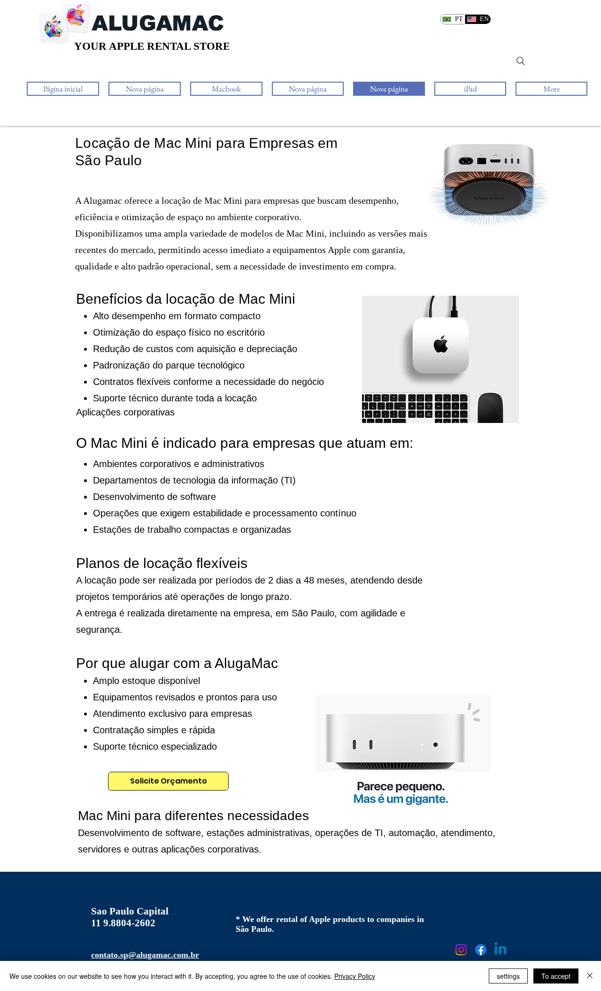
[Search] (521, 61)
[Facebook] (480, 949)
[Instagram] (461, 949)
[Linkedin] (500, 949)
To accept (555, 976)
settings (508, 976)
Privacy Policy (354, 976)
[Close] (589, 975)
